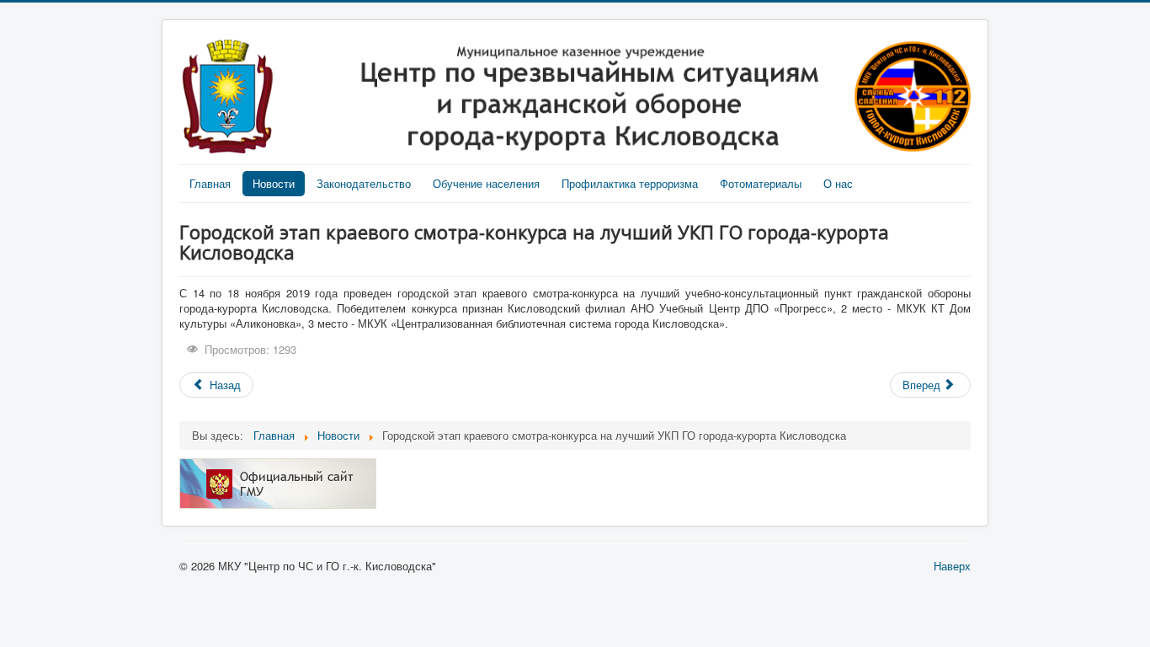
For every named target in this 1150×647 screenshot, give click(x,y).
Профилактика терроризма (630, 183)
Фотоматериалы (760, 183)
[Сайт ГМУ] (277, 481)
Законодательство (364, 183)
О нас (838, 183)
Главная (210, 183)
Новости (274, 183)
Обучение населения (486, 183)
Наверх (952, 566)
